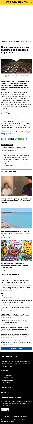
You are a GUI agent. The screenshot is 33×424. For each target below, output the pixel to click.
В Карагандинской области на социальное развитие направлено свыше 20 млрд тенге (15, 335)
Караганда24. (6, 104)
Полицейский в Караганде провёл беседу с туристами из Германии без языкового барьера (16, 200)
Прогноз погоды (8, 361)
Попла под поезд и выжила (9, 150)
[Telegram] (5, 392)
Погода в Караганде (22, 361)
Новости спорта (6, 387)
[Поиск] (31, 2)
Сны (10, 366)
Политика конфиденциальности (20, 416)
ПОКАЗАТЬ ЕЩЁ (16, 348)
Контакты (6, 416)
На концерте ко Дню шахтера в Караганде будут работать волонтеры (15, 308)
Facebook (12, 134)
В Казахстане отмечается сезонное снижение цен (16, 294)
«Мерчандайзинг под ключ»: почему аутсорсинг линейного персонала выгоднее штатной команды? (15, 315)
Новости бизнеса (6, 385)
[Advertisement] (16, 22)
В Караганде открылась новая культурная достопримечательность (15, 321)
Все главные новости (7, 375)
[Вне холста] (2, 2)
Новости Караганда (7, 144)
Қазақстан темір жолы (8, 147)
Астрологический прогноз (11, 363)
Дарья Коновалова (10, 56)
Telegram (4, 134)
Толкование (26, 363)
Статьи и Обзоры (6, 382)
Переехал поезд (20, 147)
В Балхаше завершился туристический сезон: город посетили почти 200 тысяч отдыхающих (15, 233)
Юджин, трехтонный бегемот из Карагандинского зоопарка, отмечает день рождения (14, 265)
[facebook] (2, 392)
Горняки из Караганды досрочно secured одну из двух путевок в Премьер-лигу (15, 281)
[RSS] (8, 392)
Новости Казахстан (7, 377)
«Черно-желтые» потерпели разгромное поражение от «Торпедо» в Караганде (14, 328)
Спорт (5, 366)
